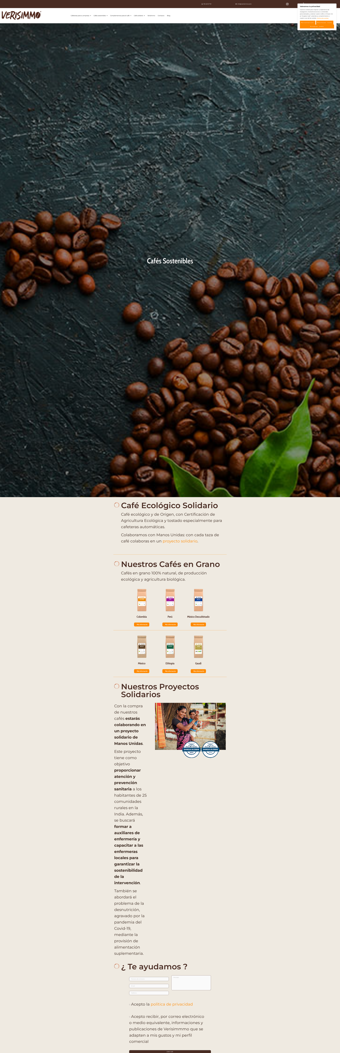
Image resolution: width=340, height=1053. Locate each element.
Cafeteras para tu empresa (80, 15)
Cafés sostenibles (100, 15)
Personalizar (307, 22)
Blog (168, 15)
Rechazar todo (324, 22)
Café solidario (138, 15)
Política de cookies (322, 18)
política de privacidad (172, 1004)
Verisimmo (151, 15)
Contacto (161, 15)
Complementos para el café (120, 15)
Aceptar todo (317, 26)
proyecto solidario (180, 541)
